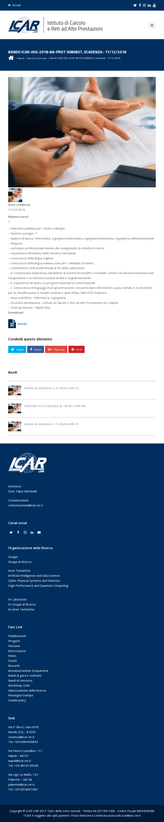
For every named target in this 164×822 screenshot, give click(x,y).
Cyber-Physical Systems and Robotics (34, 580)
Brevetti (14, 666)
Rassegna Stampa (20, 695)
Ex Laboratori (17, 599)
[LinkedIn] (32, 533)
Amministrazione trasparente (28, 671)
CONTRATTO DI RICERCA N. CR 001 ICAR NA (55, 406)
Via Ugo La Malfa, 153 (23, 774)
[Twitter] (11, 533)
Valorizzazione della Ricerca (27, 690)
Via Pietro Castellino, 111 (25, 751)
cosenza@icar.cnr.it (21, 737)
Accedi (16, 5)
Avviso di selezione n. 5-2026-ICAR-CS (51, 424)
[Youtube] (39, 533)
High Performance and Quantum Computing (38, 585)
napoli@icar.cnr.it (19, 761)
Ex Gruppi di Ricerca (22, 604)
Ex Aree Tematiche (21, 609)
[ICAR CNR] (55, 25)
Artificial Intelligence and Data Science (34, 575)
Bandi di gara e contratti (24, 675)
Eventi (12, 661)
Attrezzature (17, 651)
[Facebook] (18, 533)
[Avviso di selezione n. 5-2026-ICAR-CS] (14, 426)
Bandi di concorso (20, 680)
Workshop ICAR (19, 685)
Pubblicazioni (17, 636)
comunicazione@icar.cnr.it (25, 505)
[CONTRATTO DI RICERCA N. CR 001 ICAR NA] (14, 408)
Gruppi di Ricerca (19, 562)
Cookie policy (17, 700)
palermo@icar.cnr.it (21, 784)
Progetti (14, 641)
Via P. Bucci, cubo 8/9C (23, 727)
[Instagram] (25, 533)
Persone (14, 646)
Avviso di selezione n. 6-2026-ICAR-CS (51, 388)
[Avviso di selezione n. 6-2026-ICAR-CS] (14, 390)
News (12, 656)
